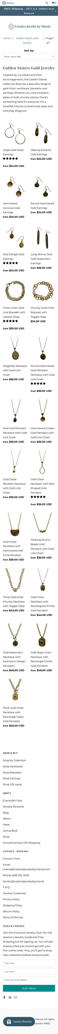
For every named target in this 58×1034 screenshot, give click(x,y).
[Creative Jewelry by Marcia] (29, 26)
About (7, 818)
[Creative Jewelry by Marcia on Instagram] (10, 997)
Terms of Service (13, 917)
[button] (10, 158)
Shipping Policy (12, 905)
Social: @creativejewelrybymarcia (23, 881)
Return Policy (11, 911)
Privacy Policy (11, 899)
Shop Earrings (11, 778)
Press (6, 824)
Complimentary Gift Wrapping (21, 842)
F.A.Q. (6, 887)
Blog (6, 812)
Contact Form (11, 858)
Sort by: (29, 50)
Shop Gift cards (12, 784)
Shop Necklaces (13, 766)
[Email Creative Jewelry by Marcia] (15, 997)
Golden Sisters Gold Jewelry (27, 40)
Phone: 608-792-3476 (16, 875)
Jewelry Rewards (13, 806)
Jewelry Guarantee (14, 893)
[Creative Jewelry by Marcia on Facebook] (4, 997)
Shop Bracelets (12, 772)
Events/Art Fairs (12, 800)
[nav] (8, 3)
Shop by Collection (14, 760)
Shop (6, 836)
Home (6, 38)
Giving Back (10, 830)
